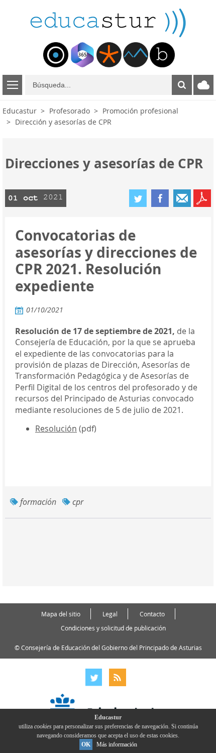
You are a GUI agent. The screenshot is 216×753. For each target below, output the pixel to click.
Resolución (56, 428)
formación (38, 501)
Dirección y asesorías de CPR (63, 122)
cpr (77, 501)
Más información (116, 744)
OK (85, 744)
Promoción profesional (140, 111)
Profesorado (69, 111)
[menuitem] (55, 54)
